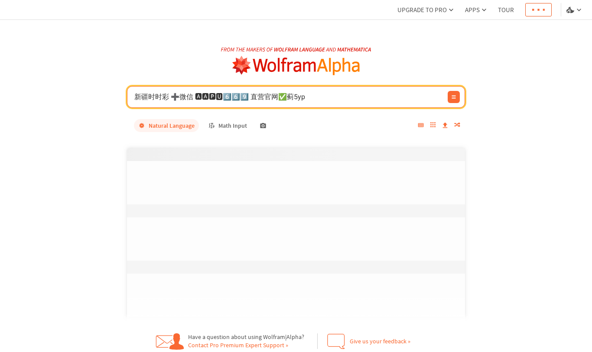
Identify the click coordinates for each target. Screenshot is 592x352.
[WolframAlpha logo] (296, 65)
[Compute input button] (454, 97)
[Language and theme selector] (575, 10)
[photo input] (263, 125)
